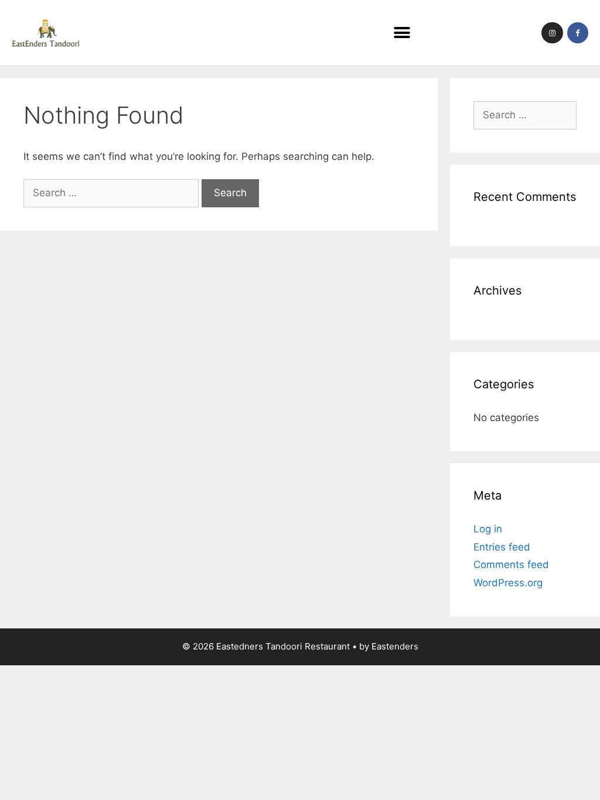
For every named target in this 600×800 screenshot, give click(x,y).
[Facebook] (577, 32)
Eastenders (394, 646)
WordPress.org (508, 583)
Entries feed (501, 547)
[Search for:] (112, 193)
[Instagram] (551, 32)
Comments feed (511, 564)
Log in (487, 529)
